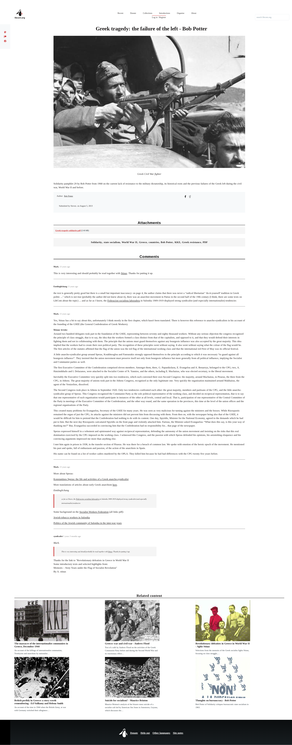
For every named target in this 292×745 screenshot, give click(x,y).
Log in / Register (159, 17)
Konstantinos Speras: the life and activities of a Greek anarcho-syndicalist (91, 479)
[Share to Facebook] (185, 196)
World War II (129, 242)
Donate (134, 732)
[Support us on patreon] (5, 36)
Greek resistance (191, 242)
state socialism (112, 242)
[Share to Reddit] (190, 196)
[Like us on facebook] (5, 41)
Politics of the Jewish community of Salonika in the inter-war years (87, 523)
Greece (143, 242)
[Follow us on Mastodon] (5, 32)
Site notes (178, 732)
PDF (205, 242)
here (115, 484)
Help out (145, 732)
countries (154, 242)
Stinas (124, 273)
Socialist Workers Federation (94, 511)
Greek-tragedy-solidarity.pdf (68, 230)
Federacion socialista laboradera (123, 300)
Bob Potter (68, 196)
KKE (177, 242)
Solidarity (96, 242)
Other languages (161, 732)
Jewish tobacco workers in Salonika (71, 517)
